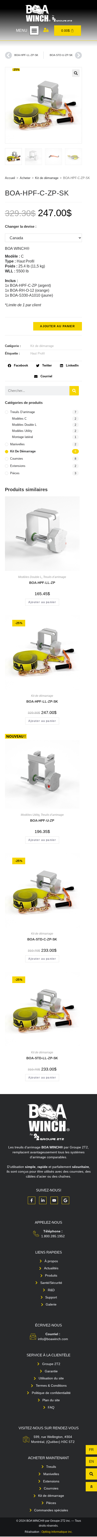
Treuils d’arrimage (22, 412)
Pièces (15, 473)
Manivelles (17, 444)
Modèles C (19, 418)
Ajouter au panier (57, 326)
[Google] (65, 1200)
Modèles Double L (24, 424)
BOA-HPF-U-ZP (42, 820)
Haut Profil (37, 353)
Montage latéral (22, 437)
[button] (34, 30)
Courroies (16, 458)
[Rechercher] (74, 390)
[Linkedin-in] (43, 1200)
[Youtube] (54, 1200)
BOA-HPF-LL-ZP (42, 583)
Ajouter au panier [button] (42, 602)
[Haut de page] (91, 1486)
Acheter (25, 178)
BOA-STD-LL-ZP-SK (42, 1058)
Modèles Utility (22, 431)
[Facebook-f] (31, 1200)
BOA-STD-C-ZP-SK (42, 939)
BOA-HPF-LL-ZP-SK (42, 701)
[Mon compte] (45, 29)
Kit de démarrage (46, 178)
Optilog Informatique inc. (57, 1531)
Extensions (17, 466)
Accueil (10, 178)
